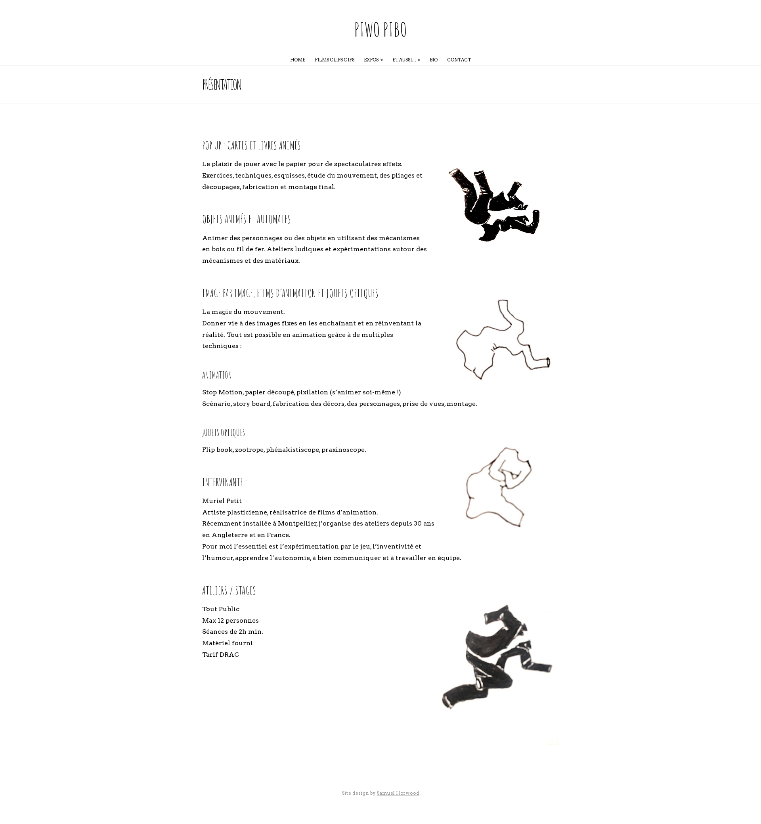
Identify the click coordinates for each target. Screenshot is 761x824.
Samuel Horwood (398, 793)
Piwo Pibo (380, 29)
